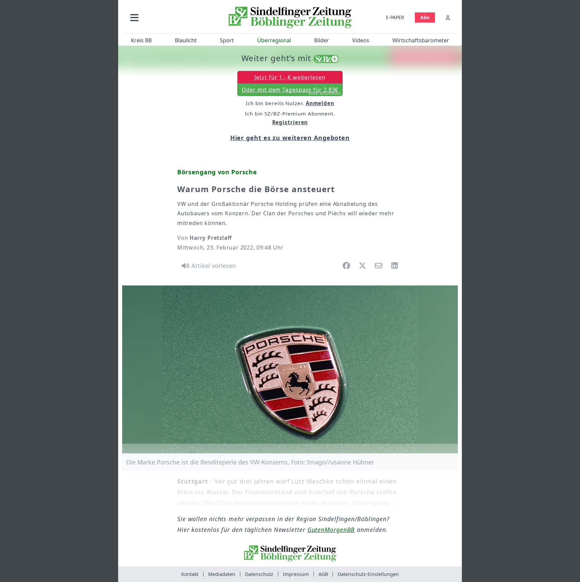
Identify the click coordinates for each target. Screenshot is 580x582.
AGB (323, 574)
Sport (227, 40)
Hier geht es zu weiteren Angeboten (290, 138)
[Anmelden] (448, 17)
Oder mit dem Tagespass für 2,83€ (292, 91)
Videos (360, 40)
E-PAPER (395, 17)
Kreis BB (141, 40)
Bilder (321, 40)
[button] (170, 17)
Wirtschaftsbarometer (420, 40)
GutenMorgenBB (331, 530)
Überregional (274, 40)
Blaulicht (186, 40)
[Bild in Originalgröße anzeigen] (290, 369)
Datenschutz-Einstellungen (368, 574)
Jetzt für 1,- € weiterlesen (289, 77)
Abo (425, 17)
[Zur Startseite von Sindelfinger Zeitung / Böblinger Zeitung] (290, 17)
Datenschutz (259, 574)
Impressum (296, 574)
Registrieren (290, 122)
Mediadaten (221, 574)
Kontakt (189, 574)
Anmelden (320, 103)
